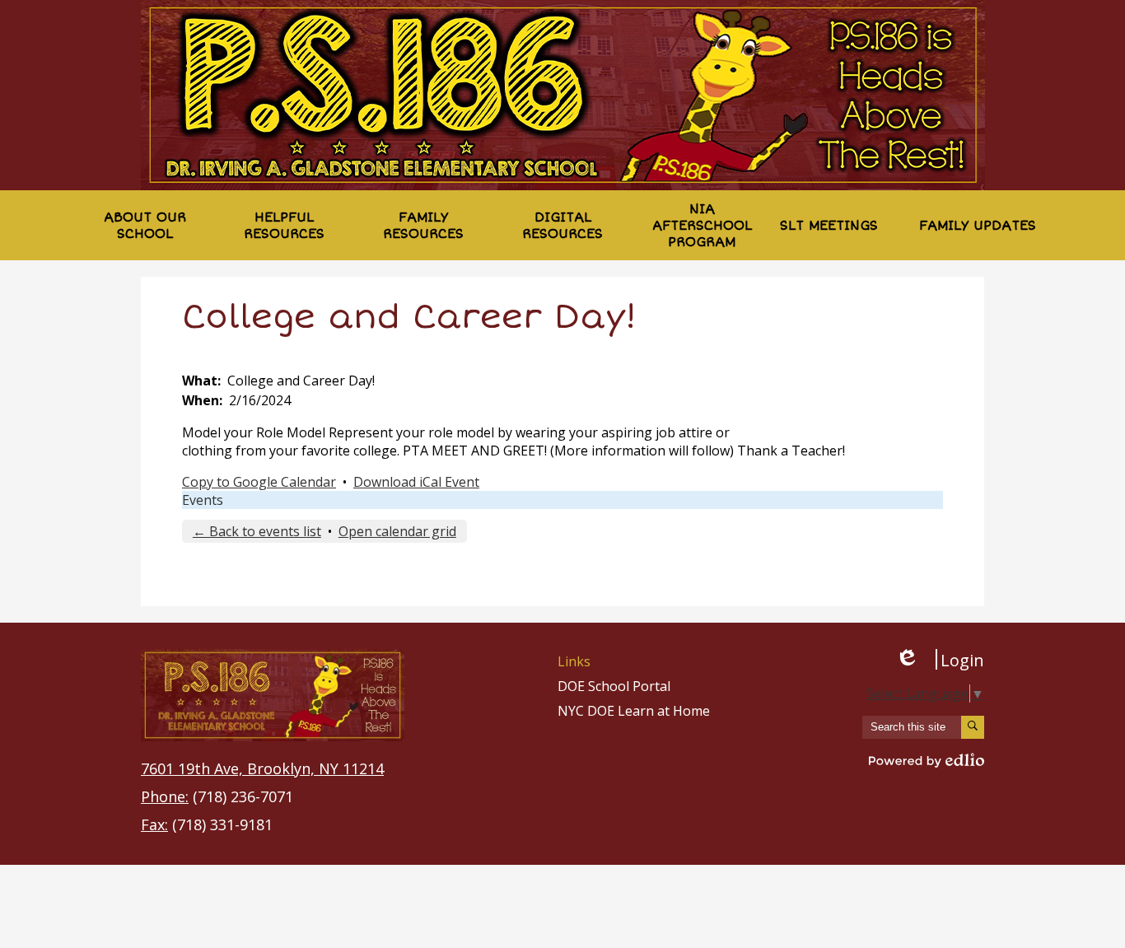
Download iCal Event (416, 482)
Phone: (165, 796)
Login (939, 659)
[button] (144, 225)
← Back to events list (257, 531)
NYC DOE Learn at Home (634, 711)
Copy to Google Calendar (259, 482)
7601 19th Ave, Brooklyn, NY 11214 (262, 768)
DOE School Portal (614, 686)
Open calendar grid (397, 531)
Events (202, 500)
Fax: (154, 824)
